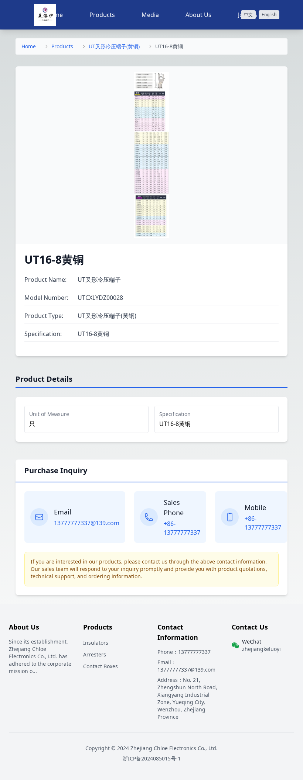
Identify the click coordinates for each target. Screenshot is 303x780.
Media (150, 15)
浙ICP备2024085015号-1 (152, 758)
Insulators (95, 642)
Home (28, 46)
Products (102, 15)
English (269, 14)
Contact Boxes (100, 666)
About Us (198, 15)
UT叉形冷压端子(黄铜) (114, 46)
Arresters (94, 654)
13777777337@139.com (86, 523)
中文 (248, 14)
